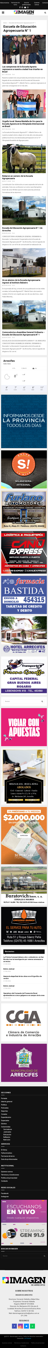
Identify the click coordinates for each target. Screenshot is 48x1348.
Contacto (45, 3)
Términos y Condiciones (10, 1175)
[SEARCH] (42, 701)
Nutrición (6, 1140)
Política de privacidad (9, 1178)
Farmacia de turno (8, 1156)
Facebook (4, 1193)
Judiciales (7, 1132)
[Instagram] (20, 1326)
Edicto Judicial (8, 969)
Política (4, 1105)
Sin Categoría (7, 198)
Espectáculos (6, 1117)
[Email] (26, 1326)
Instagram (5, 1196)
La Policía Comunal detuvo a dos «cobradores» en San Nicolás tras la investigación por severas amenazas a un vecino (23, 959)
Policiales (6, 146)
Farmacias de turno (15, 3)
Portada (4, 1098)
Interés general (8, 36)
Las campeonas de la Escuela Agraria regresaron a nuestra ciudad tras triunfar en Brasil (22, 69)
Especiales (5, 1120)
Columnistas (5, 1127)
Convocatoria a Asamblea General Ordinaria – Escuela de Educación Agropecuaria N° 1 (23, 333)
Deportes (4, 1111)
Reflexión (6, 1137)
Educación (7, 1134)
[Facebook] (14, 1326)
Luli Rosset (27, 1338)
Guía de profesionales (26, 3)
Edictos (4, 1124)
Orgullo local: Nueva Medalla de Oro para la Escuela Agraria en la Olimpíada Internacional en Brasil (23, 123)
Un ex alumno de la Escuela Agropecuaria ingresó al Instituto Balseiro (21, 281)
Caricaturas (7, 1129)
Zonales (4, 1114)
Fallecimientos (4, 3)
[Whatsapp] (32, 1326)
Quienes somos (36, 3)
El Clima (4, 1150)
